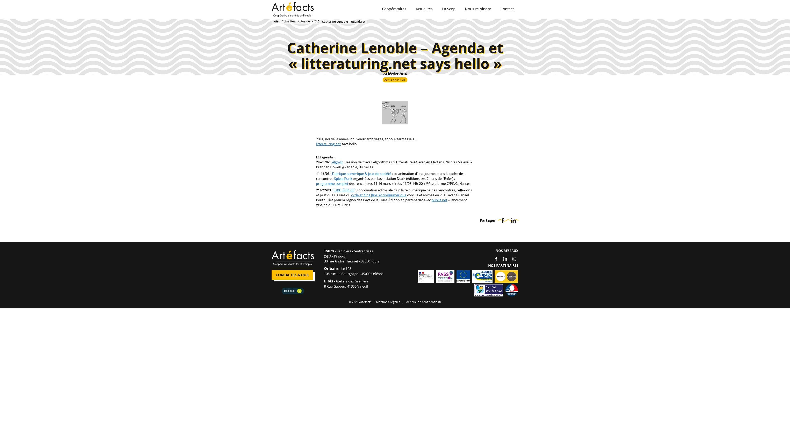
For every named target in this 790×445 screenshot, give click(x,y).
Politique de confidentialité (423, 302)
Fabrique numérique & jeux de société (361, 173)
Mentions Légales (388, 302)
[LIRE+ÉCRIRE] (343, 190)
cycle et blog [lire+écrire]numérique (378, 195)
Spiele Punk (343, 178)
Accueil (276, 21)
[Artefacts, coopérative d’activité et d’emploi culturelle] (293, 9)
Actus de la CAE (308, 21)
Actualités (288, 21)
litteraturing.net (328, 144)
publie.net (439, 200)
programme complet (332, 183)
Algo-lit (337, 162)
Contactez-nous (292, 274)
